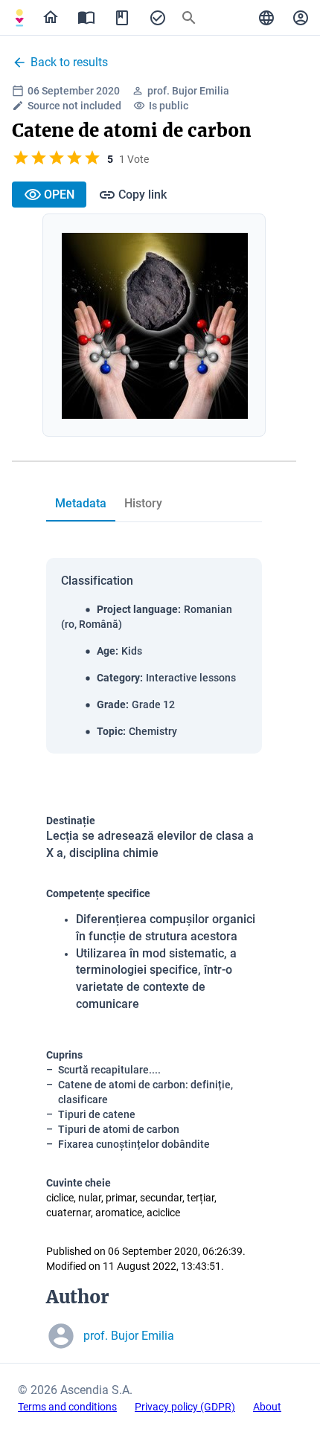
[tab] (19, 18)
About (267, 1407)
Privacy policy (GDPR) (185, 1407)
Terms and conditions (67, 1407)
